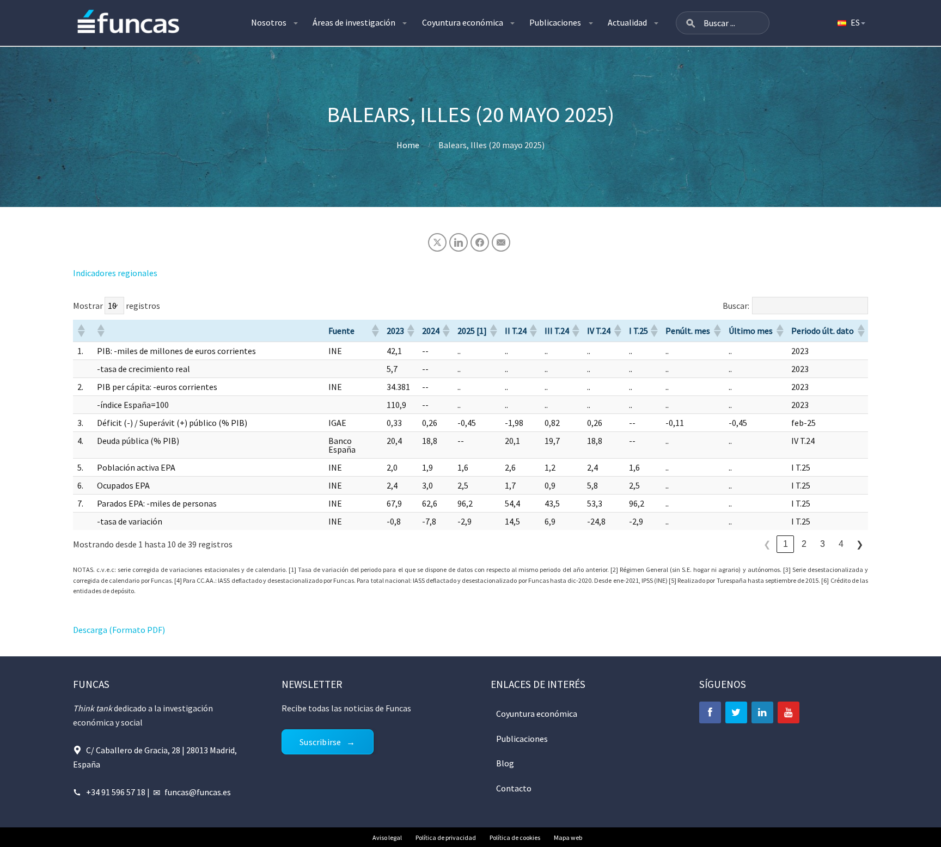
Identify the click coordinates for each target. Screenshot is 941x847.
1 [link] (785, 544)
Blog (505, 763)
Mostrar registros (116, 305)
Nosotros (268, 22)
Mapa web (568, 837)
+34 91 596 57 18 (115, 792)
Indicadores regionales (115, 272)
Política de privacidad (445, 837)
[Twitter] (736, 712)
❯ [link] (859, 544)
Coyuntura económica (462, 22)
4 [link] (841, 544)
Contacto (513, 788)
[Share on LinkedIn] (458, 242)
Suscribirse (320, 741)
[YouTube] (788, 712)
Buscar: (736, 305)
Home (407, 144)
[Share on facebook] (480, 242)
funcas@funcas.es (197, 792)
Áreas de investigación (354, 22)
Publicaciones (555, 22)
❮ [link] (767, 544)
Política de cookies (515, 837)
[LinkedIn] (762, 712)
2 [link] (804, 544)
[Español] (850, 23)
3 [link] (822, 544)
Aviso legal (387, 837)
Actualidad (627, 22)
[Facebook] (710, 712)
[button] (690, 23)
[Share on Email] (501, 242)
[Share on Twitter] (437, 242)
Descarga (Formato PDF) (119, 629)
